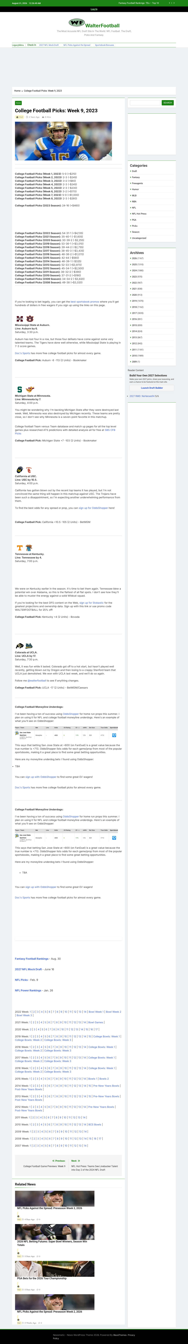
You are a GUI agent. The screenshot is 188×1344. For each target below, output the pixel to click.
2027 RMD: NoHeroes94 (142, 396)
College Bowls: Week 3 (57, 1039)
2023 (134, 276)
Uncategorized (139, 238)
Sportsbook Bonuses (104, 45)
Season (135, 232)
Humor (135, 189)
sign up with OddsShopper (40, 776)
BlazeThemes (120, 1335)
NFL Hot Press (139, 213)
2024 (134, 270)
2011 (134, 349)
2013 (134, 337)
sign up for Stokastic (91, 602)
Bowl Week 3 (24, 1015)
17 (96, 1029)
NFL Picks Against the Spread (76, 45)
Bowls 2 (104, 1078)
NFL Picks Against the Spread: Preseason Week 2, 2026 (49, 1311)
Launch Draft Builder (152, 388)
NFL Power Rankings (28, 990)
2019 (134, 301)
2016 (134, 319)
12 (75, 1011)
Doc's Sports (22, 353)
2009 (134, 361)
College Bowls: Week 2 (28, 1039)
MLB (134, 195)
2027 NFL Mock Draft (49, 45)
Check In (31, 45)
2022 (134, 282)
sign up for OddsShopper (93, 507)
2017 (134, 313)
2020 (134, 295)
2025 (134, 264)
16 (91, 1029)
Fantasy (136, 177)
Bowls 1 (92, 1078)
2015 (134, 325)
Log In (94, 9)
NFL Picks (21, 979)
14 (85, 1011)
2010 (134, 355)
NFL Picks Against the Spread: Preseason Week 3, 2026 (49, 1208)
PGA (134, 220)
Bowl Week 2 (113, 1011)
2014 (134, 331)
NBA (134, 201)
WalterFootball (102, 25)
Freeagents (137, 183)
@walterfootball (37, 680)
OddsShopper (71, 713)
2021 (134, 288)
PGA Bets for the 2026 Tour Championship (42, 1278)
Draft (134, 171)
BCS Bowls (94, 1124)
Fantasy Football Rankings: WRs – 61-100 (138, 3)
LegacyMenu (18, 45)
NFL (134, 207)
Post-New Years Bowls (28, 1089)
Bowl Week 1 (96, 1011)
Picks (18, 103)
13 (80, 1011)
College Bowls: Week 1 (106, 1036)
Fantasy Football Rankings (31, 958)
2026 (134, 258)
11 (70, 1011)
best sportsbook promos (85, 301)
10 (65, 1011)
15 (86, 1029)
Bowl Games (95, 1022)
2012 (134, 343)
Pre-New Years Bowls (106, 1085)
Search (167, 102)
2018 (134, 307)
